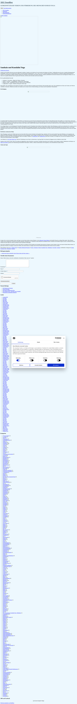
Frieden (4, 508)
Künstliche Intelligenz (7, 565)
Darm (4, 473)
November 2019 (6, 378)
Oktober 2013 (5, 431)
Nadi (4, 592)
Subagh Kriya (42, 136)
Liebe (4, 570)
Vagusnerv (5, 670)
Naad (4, 591)
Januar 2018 (5, 399)
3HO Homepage (6, 12)
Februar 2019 (5, 386)
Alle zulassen (56, 365)
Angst (4, 445)
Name (1, 268)
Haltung (4, 525)
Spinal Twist (5, 649)
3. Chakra (5, 436)
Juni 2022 (5, 349)
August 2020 (5, 372)
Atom (4, 450)
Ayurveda (5, 455)
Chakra (4, 469)
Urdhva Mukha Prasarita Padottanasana (10, 669)
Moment (4, 585)
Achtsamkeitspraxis (6, 440)
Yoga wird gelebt (6, 289)
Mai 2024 (5, 325)
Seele (4, 629)
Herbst (39, 247)
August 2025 (5, 309)
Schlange (4, 626)
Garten (4, 510)
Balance (4, 456)
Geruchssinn (5, 515)
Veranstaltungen (6, 673)
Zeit (3, 691)
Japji (4, 540)
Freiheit (4, 507)
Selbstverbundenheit (7, 633)
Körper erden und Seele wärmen (23, 253)
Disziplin (4, 478)
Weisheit (4, 680)
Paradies (4, 601)
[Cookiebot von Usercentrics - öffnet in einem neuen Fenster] (56, 338)
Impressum (5, 11)
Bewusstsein (5, 462)
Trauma (4, 665)
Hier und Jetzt (5, 529)
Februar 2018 (5, 398)
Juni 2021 (5, 362)
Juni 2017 (5, 405)
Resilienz (4, 619)
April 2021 (5, 364)
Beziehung (5, 463)
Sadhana (4, 621)
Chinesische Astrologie (7, 470)
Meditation (50, 247)
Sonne (4, 646)
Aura (4, 453)
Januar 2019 (5, 387)
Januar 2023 (5, 342)
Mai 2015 (5, 420)
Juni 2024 (5, 324)
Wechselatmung (6, 679)
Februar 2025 (5, 315)
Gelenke (4, 514)
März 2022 (5, 352)
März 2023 (5, 340)
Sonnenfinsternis (6, 648)
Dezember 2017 (6, 400)
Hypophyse (5, 535)
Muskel (4, 590)
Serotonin (5, 637)
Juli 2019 (4, 381)
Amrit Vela (5, 444)
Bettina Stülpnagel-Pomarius (24, 247)
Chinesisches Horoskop (7, 471)
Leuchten (4, 568)
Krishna (4, 559)
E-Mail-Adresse (3, 271)
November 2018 (6, 390)
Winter (4, 683)
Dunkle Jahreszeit (6, 482)
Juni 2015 (5, 419)
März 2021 (5, 365)
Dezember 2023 (6, 330)
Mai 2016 (5, 412)
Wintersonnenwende (7, 684)
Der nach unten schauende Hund (9, 476)
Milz (4, 584)
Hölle (4, 532)
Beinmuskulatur (6, 457)
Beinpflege (5, 458)
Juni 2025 (5, 311)
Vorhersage (5, 677)
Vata (4, 671)
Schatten (4, 624)
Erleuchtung (5, 498)
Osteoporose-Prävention (7, 599)
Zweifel (4, 695)
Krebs (4, 557)
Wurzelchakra (5, 687)
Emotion (4, 487)
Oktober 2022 (5, 344)
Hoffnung (5, 531)
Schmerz (4, 628)
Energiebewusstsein (6, 488)
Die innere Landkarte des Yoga (9, 290)
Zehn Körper (5, 690)
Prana (4, 607)
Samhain (58, 247)
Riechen (4, 620)
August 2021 (5, 359)
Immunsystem (5, 537)
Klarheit (4, 545)
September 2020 (6, 371)
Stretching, (5, 657)
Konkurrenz (5, 550)
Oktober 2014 (5, 424)
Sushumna (5, 659)
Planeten (4, 605)
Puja (4, 611)
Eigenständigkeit (6, 485)
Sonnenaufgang (6, 647)
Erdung (4, 496)
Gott (4, 517)
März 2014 (5, 427)
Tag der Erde (5, 660)
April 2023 (5, 339)
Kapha (4, 541)
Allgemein (36, 247)
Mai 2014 (5, 426)
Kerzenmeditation (6, 543)
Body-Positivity (6, 467)
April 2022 (5, 351)
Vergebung (5, 676)
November (54, 247)
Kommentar (3, 266)
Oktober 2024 (5, 319)
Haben (4, 524)
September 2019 (6, 379)
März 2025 (5, 314)
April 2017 (5, 407)
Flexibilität (5, 504)
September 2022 (6, 345)
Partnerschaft (5, 602)
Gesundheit (5, 516)
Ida (3, 536)
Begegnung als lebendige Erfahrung (10, 292)
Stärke (4, 652)
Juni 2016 (5, 411)
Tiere (4, 663)
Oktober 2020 (5, 370)
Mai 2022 (5, 350)
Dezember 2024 (6, 317)
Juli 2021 (4, 360)
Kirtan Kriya (35, 136)
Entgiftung (5, 490)
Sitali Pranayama (6, 644)
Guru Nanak (5, 523)
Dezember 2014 (6, 423)
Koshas (4, 554)
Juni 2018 (5, 394)
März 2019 (5, 385)
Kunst (4, 564)
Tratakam (4, 664)
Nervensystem (5, 595)
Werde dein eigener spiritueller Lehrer (8, 253)
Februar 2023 (5, 341)
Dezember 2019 (6, 377)
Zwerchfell (5, 696)
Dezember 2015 (6, 414)
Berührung (5, 459)
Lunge (4, 572)
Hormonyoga (5, 534)
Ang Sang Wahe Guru (12, 139)
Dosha (4, 480)
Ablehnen (21, 365)
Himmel (4, 530)
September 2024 (6, 320)
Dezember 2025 (6, 304)
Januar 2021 (5, 367)
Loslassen (5, 571)
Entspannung (5, 491)
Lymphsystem (5, 574)
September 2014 (6, 425)
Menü (2, 8)
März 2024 (5, 327)
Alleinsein (5, 442)
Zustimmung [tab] (20, 342)
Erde (4, 495)
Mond (4, 587)
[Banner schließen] (63, 338)
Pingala (4, 604)
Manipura (5, 575)
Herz (4, 528)
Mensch (4, 581)
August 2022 (5, 346)
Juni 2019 (5, 382)
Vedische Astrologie (6, 672)
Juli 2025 (4, 310)
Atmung (4, 449)
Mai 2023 (5, 338)
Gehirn (4, 511)
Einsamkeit (5, 486)
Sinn (4, 642)
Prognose (4, 610)
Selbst (4, 631)
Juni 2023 (5, 337)
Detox (4, 477)
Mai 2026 (5, 300)
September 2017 (6, 403)
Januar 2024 (5, 329)
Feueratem (5, 502)
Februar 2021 (5, 366)
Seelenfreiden (5, 630)
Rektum (4, 618)
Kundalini (5, 562)
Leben (4, 567)
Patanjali (4, 603)
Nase (4, 594)
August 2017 (5, 404)
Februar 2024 (5, 328)
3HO (4, 437)
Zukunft (4, 693)
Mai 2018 (5, 395)
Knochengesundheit (6, 548)
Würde (4, 686)
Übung (4, 666)
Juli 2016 (4, 410)
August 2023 (5, 334)
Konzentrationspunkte (7, 552)
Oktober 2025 (5, 306)
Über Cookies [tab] (56, 342)
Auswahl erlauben (38, 365)
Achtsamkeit (5, 439)
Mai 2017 (5, 406)
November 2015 (6, 416)
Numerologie (5, 598)
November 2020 (6, 369)
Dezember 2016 (6, 409)
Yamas (4, 688)
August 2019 (5, 380)
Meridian (4, 583)
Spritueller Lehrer (6, 650)
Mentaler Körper (6, 582)
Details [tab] (38, 342)
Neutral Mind (5, 596)
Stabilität (4, 651)
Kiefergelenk (5, 544)
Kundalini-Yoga (44, 247)
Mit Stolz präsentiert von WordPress (7, 702)
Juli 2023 (4, 336)
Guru (4, 522)
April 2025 (5, 313)
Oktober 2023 (5, 332)
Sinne (4, 643)
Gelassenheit (5, 513)
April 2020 (5, 374)
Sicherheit (5, 641)
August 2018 (5, 392)
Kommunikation (6, 549)
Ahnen (32, 247)
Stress (4, 656)
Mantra (4, 577)
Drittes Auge (5, 481)
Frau (4, 505)
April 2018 (5, 396)
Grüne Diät (5, 521)
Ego (3, 483)
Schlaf (4, 625)
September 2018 (6, 391)
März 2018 (5, 397)
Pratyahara (5, 609)
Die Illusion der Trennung (8, 288)
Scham (4, 623)
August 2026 (5, 297)
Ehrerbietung (5, 484)
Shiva (4, 639)
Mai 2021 (5, 363)
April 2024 (5, 326)
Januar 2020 (5, 376)
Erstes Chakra (5, 500)
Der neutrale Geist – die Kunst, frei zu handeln (12, 291)
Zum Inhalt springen (7, 8)
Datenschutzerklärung (7, 13)
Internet (4, 538)
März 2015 (5, 422)
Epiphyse (4, 494)
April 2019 (5, 384)
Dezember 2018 (6, 389)
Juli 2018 (4, 393)
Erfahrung (5, 497)
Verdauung (5, 675)
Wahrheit (4, 678)
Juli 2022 (4, 347)
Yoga (4, 689)
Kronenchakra (5, 561)
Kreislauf (4, 558)
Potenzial (4, 606)
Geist (4, 512)
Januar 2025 (5, 316)
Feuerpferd (5, 503)
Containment (5, 472)
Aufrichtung (5, 451)
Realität (4, 615)
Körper (4, 553)
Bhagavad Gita (6, 464)
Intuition (4, 539)
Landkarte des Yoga (6, 566)
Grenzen (4, 520)
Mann (4, 576)
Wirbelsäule (5, 685)
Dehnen (4, 474)
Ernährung (5, 499)
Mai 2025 (5, 312)
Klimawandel (5, 547)
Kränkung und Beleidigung (8, 555)
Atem (4, 448)
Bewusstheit (5, 461)
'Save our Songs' (6, 435)
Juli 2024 (4, 323)
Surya (4, 658)
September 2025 (6, 307)
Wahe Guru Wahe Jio (4, 142)
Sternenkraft (5, 653)
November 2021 (6, 356)
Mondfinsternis (6, 588)
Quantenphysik (6, 614)
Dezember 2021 (6, 355)
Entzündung (5, 493)
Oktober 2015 (5, 417)
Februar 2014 (5, 428)
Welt (4, 682)
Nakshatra (5, 593)
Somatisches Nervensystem (8, 645)
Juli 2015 (4, 418)
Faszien (4, 501)
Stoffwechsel (5, 655)
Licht (4, 569)
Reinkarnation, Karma (7, 617)
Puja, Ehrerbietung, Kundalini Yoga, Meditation (12, 612)
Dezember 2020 (6, 368)
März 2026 (5, 301)
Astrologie (5, 447)
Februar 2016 (5, 413)
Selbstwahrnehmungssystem (8, 635)
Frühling (4, 509)
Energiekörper (5, 489)
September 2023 (6, 333)
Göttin (4, 518)
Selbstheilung (5, 632)
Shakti (4, 638)
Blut (4, 466)
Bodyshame (5, 468)
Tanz (4, 661)
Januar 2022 (5, 354)
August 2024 (5, 322)
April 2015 (5, 421)
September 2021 (6, 358)
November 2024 (6, 318)
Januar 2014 (5, 430)
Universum (5, 668)
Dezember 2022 (6, 343)
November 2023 (6, 331)
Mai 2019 (5, 383)
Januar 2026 (5, 303)
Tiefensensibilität (6, 662)
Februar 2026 (5, 302)
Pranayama (5, 608)
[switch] (31, 360)
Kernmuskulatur (6, 542)
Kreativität (5, 556)
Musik (4, 589)
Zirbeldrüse (5, 692)
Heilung (4, 526)
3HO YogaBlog (6, 2)
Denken (4, 475)
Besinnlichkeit (5, 460)
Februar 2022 (5, 353)
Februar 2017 (5, 408)
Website (1, 273)
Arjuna (4, 446)
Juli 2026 (4, 298)
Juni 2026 (5, 299)
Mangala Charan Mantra (44, 240)
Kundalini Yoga (3, 248)
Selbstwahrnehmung (7, 634)
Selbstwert (5, 636)
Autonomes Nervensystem (8, 454)
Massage (4, 579)
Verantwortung (6, 674)
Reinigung (5, 616)
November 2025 (6, 305)
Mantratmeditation (6, 578)
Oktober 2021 (5, 357)
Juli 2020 (4, 373)
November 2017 (6, 401)
